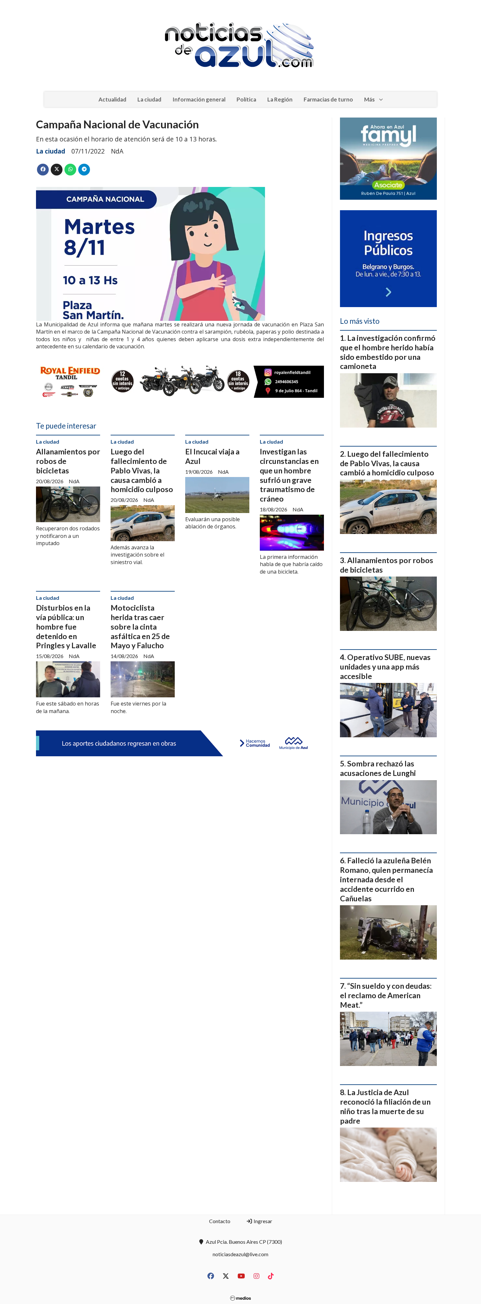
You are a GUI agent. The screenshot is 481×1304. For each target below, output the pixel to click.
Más (369, 99)
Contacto (219, 1221)
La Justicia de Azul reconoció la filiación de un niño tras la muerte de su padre (385, 1106)
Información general (198, 99)
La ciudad (149, 99)
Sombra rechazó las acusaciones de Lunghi (378, 768)
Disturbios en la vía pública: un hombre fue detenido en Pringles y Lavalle (66, 626)
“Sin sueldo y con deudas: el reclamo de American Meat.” (386, 995)
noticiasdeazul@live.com (240, 1254)
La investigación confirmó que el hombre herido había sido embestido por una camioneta (388, 352)
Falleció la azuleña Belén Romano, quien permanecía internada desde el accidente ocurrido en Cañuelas (386, 879)
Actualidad (112, 99)
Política (246, 99)
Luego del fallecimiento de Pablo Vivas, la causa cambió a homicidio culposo (142, 470)
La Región (280, 99)
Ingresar (262, 1221)
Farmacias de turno (328, 99)
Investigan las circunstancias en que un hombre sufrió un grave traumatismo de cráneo (289, 475)
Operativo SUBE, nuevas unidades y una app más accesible (385, 666)
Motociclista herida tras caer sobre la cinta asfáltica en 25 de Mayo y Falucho (140, 626)
